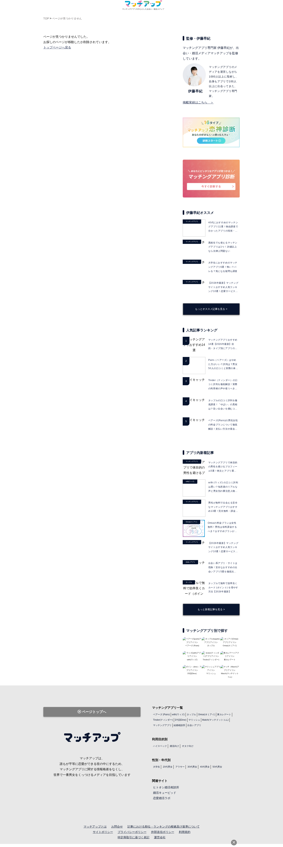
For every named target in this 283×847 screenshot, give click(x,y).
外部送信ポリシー (162, 832)
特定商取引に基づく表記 (133, 837)
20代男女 (167, 766)
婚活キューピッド (164, 792)
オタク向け (187, 746)
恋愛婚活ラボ (161, 798)
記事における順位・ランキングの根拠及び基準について (163, 826)
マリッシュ (194, 720)
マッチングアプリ (162, 725)
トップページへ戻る (57, 47)
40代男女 (205, 766)
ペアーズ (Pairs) (161, 714)
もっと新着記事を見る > (211, 609)
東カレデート (224, 714)
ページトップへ (93, 712)
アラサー (180, 766)
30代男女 (192, 766)
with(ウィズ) (178, 714)
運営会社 (160, 837)
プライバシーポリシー (132, 832)
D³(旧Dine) (180, 720)
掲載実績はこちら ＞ (198, 102)
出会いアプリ (194, 725)
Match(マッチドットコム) (230, 675)
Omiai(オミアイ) (206, 714)
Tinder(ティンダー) (163, 720)
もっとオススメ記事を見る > (211, 309)
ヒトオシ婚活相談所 (166, 787)
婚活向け (174, 746)
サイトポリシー (103, 832)
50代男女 (217, 766)
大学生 (156, 766)
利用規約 (184, 832)
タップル (191, 714)
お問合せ (117, 826)
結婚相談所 (179, 725)
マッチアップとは (95, 826)
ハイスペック (160, 746)
